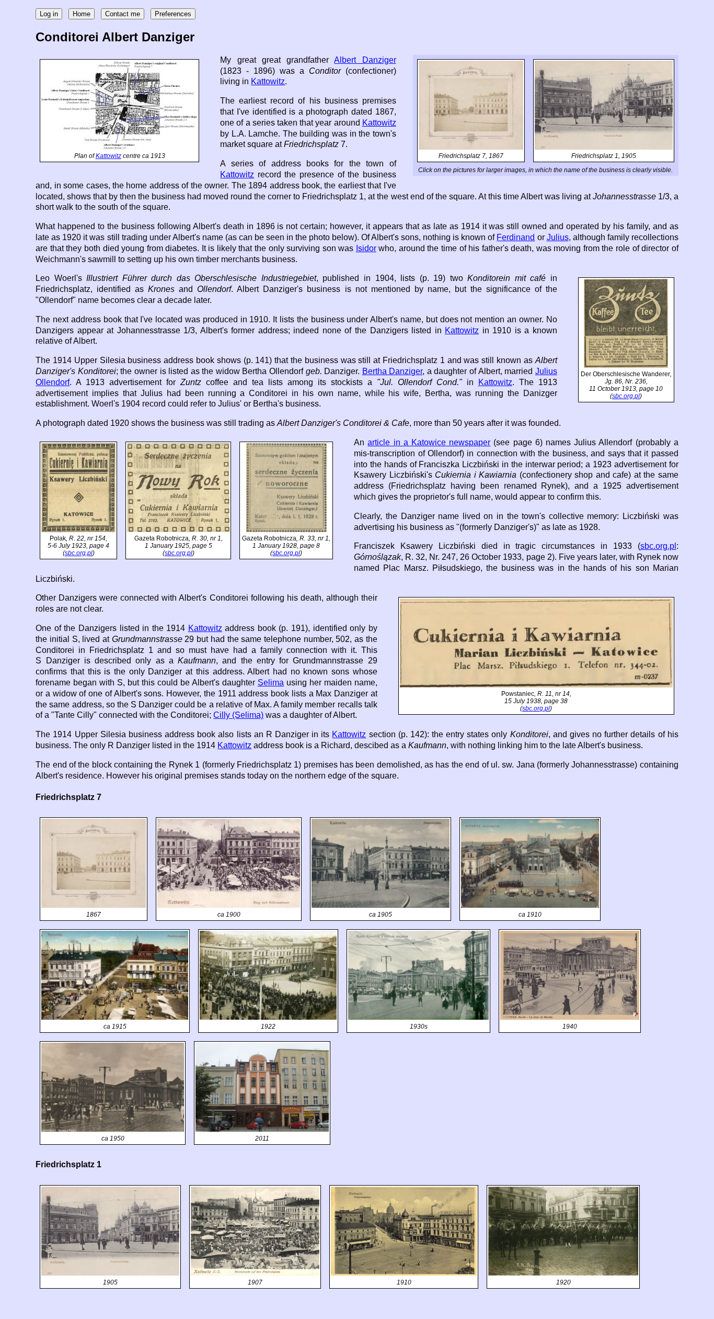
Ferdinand (516, 237)
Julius (558, 237)
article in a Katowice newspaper (428, 442)
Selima (271, 682)
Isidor (366, 248)
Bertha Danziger (392, 371)
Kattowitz (108, 156)
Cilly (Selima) (238, 715)
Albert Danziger (365, 59)
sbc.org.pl (626, 396)
